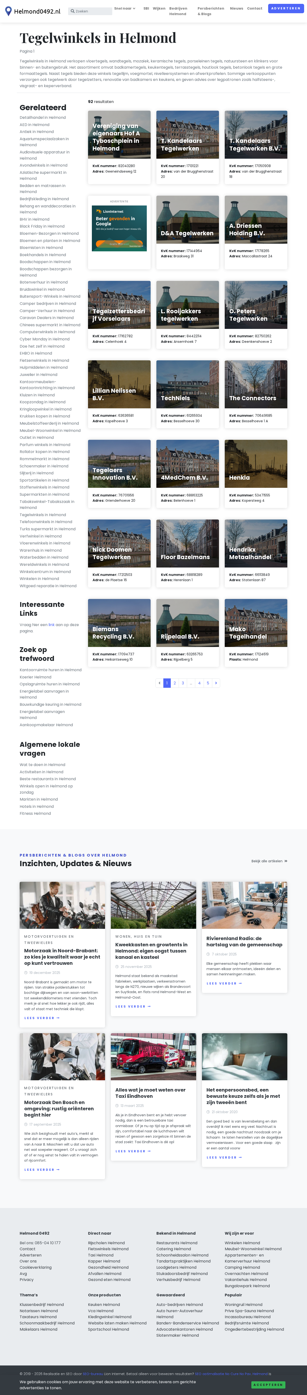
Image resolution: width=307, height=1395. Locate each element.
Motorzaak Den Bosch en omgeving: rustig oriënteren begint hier (59, 1108)
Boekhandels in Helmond (43, 255)
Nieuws (236, 8)
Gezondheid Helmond (108, 1267)
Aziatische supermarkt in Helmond (43, 175)
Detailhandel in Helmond (43, 117)
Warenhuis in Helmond (41, 550)
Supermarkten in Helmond (44, 494)
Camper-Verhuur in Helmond (47, 311)
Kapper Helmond (104, 1261)
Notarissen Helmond (39, 1311)
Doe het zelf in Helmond (42, 346)
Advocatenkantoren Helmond (184, 1329)
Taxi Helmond (100, 1255)
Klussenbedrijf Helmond (42, 1304)
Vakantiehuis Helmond (246, 1279)
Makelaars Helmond (38, 1329)
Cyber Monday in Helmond (45, 339)
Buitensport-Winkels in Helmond (50, 296)
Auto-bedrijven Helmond (179, 1304)
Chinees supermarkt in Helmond (50, 325)
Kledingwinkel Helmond (109, 1317)
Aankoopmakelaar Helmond (46, 725)
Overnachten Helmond (246, 1273)
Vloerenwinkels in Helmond (45, 543)
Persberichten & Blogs (211, 11)
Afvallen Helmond (104, 1273)
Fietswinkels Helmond (108, 1249)
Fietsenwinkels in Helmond (44, 360)
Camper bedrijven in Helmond (48, 303)
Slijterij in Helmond (36, 473)
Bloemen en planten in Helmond (50, 240)
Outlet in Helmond (37, 437)
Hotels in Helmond (37, 806)
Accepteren (268, 1385)
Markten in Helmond (39, 799)
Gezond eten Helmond (109, 1279)
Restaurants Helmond (176, 1243)
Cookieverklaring (36, 1267)
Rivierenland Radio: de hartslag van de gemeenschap (245, 941)
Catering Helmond (173, 1249)
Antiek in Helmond (37, 131)
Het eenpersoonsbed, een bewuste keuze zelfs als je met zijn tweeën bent (243, 1096)
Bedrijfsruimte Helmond (247, 1323)
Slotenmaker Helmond (177, 1335)
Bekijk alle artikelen (267, 861)
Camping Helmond (242, 1267)
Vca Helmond (100, 1311)
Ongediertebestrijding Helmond (254, 1329)
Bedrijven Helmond (178, 11)
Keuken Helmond (104, 1304)
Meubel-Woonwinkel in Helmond (50, 430)
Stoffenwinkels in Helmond (44, 487)
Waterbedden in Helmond (44, 557)
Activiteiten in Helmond (41, 772)
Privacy (27, 1279)
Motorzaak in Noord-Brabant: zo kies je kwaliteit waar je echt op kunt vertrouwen (62, 956)
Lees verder (39, 1018)
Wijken (159, 8)
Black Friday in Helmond (42, 226)
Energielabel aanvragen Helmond (42, 715)
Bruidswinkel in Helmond (42, 289)
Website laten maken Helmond (117, 1323)
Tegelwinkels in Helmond (43, 515)
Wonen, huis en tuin (138, 936)
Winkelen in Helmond (39, 578)
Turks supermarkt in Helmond (48, 529)
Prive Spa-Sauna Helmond (249, 1311)
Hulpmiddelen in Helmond (44, 367)
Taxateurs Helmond (38, 1317)
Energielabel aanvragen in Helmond (44, 694)
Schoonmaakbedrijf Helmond (47, 1323)
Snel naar (123, 8)
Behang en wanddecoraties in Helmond (48, 209)
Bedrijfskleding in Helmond (44, 199)
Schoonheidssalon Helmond (182, 1255)
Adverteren (286, 8)
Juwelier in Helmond (38, 374)
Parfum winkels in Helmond (45, 444)
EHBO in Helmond (36, 353)
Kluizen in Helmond (37, 395)
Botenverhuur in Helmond (44, 282)
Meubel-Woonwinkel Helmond (253, 1249)
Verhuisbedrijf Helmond (178, 1279)
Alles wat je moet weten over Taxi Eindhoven (150, 1093)
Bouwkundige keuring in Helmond (50, 704)
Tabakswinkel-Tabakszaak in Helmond (47, 505)
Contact (254, 8)
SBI (146, 8)
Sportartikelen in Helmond (44, 480)
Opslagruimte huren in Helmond (50, 684)
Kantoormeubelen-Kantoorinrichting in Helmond (47, 385)
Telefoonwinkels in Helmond (46, 522)
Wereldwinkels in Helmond (44, 564)
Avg (23, 1273)
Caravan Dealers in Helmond (47, 317)
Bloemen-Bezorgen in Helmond (49, 233)
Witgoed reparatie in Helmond (48, 586)
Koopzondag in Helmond (42, 402)
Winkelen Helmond (242, 1243)
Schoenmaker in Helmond (44, 466)
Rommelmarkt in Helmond (44, 459)
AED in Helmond (34, 124)
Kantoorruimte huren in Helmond (51, 670)
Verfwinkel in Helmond (41, 536)
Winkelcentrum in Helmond (45, 571)
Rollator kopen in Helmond (45, 451)
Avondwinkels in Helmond (43, 165)
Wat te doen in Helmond (42, 764)
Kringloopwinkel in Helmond (45, 409)
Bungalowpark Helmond (247, 1286)
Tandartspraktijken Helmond (183, 1261)
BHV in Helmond (34, 219)
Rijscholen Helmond (106, 1243)
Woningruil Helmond (243, 1304)
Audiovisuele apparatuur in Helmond (45, 155)
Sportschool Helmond (108, 1329)
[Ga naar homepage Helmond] (31, 11)
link (51, 625)
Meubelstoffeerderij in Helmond (49, 423)
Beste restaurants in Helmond (48, 779)
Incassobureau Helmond (248, 1317)
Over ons (28, 1261)
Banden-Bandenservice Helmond (187, 1323)
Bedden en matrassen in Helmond (42, 189)
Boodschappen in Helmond (45, 262)
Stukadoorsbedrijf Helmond (182, 1273)
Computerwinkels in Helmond (47, 332)
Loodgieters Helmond (176, 1267)
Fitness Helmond (35, 813)
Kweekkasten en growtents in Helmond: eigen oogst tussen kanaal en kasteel (151, 950)
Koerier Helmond (35, 677)
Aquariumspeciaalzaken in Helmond (44, 142)
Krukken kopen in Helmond (45, 416)
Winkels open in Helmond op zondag (46, 789)
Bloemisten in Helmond (41, 247)
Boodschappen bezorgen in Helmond (46, 272)
